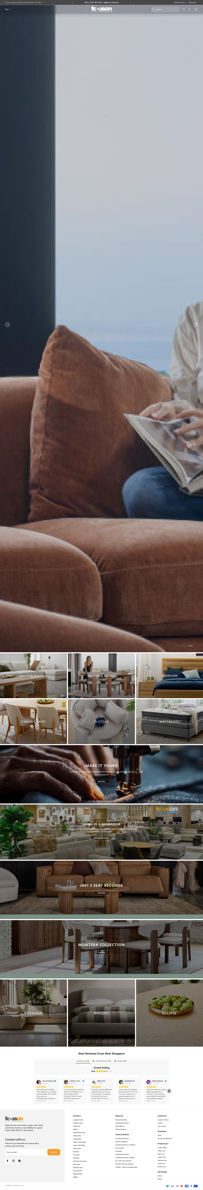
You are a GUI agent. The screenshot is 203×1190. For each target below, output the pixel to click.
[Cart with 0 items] (195, 9)
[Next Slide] (195, 593)
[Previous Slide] (7, 593)
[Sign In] (189, 9)
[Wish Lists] (183, 9)
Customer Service (179, 2)
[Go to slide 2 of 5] (180, 1183)
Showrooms (192, 2)
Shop (7, 9)
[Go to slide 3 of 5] (183, 1183)
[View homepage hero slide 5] (101, 595)
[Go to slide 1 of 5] (176, 1183)
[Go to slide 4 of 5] (187, 1183)
